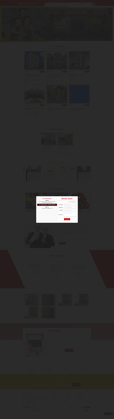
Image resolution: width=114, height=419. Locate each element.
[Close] (79, 197)
